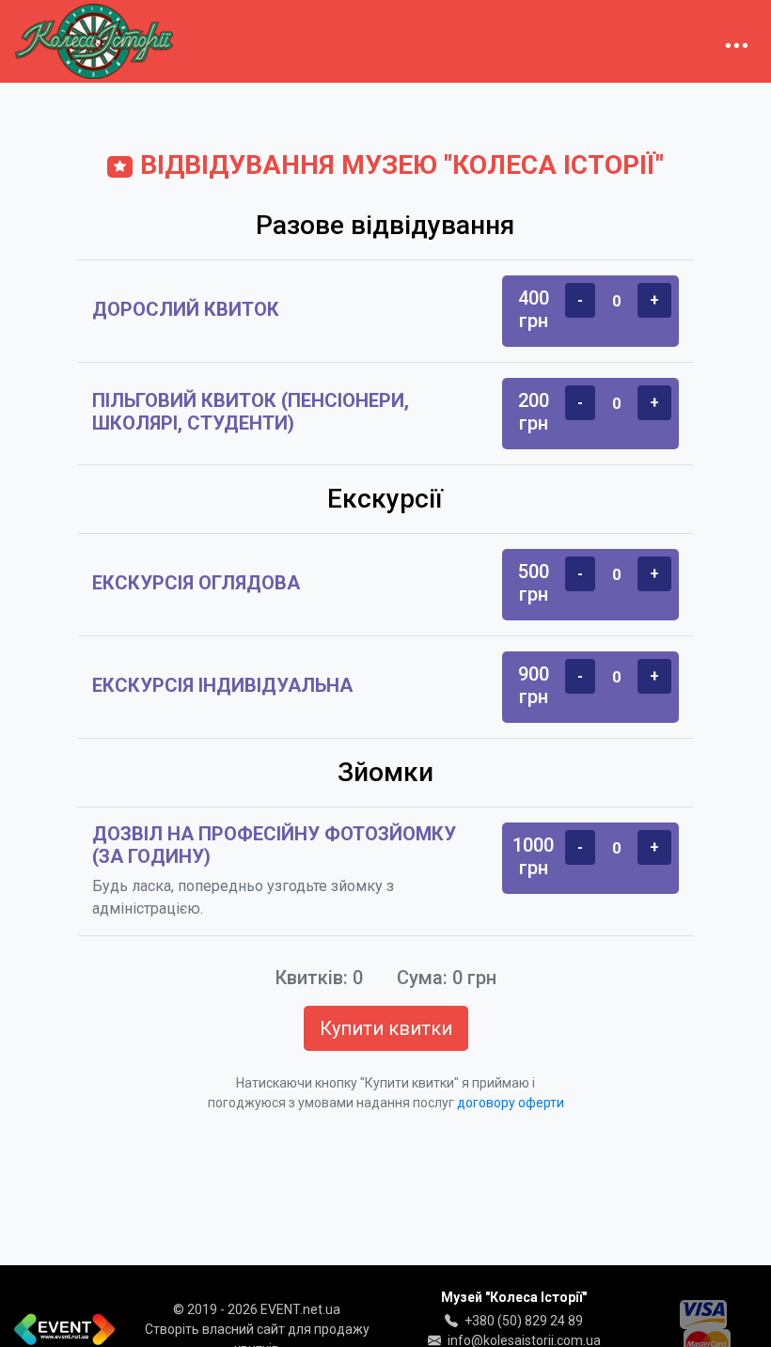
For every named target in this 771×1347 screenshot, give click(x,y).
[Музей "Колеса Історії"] (94, 41)
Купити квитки (386, 1028)
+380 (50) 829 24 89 (523, 1320)
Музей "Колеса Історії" (514, 1297)
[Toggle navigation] (736, 41)
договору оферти (510, 1102)
